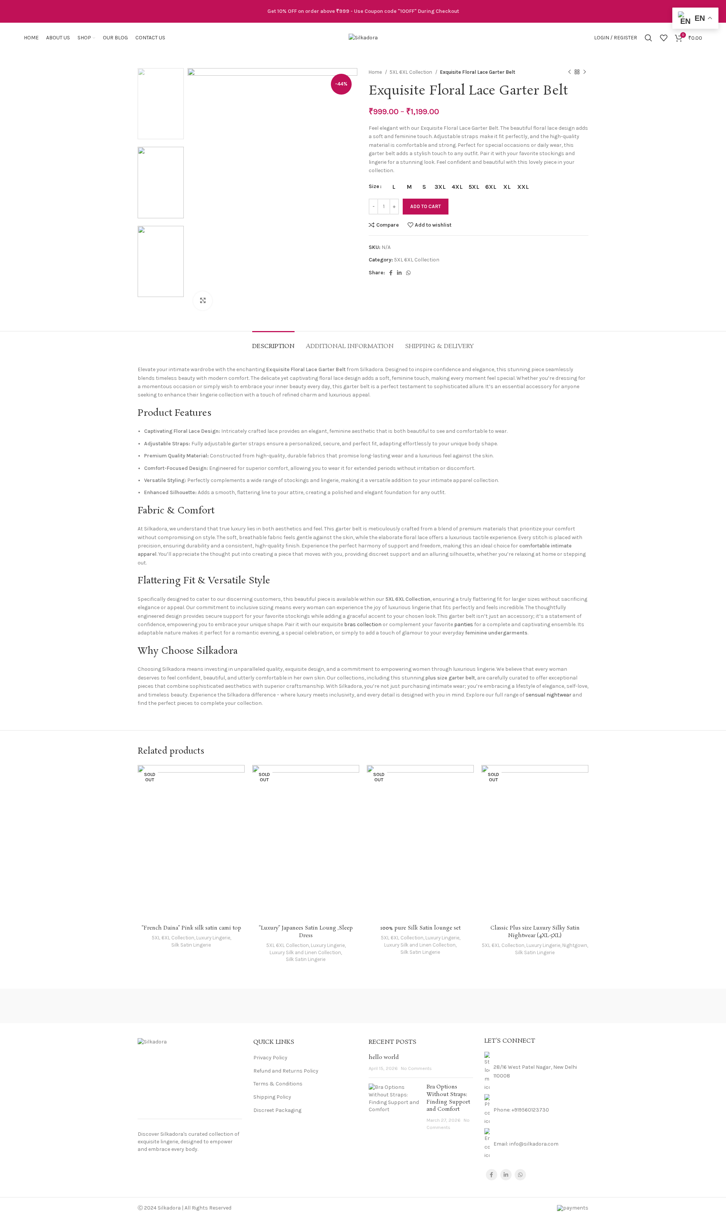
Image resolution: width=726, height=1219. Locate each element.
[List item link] (536, 1110)
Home (376, 72)
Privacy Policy (270, 1057)
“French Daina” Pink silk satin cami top (191, 928)
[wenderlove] (170, 1006)
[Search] (648, 37)
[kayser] (427, 1006)
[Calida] (556, 1006)
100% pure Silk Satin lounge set (420, 928)
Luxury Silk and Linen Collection (305, 952)
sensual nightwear (548, 695)
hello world (384, 1057)
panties (463, 624)
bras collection (363, 624)
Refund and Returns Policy (285, 1071)
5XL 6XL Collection (411, 72)
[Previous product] (569, 72)
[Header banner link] (363, 11)
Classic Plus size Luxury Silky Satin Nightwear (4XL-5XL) (535, 931)
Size (374, 186)
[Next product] (584, 72)
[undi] (299, 1006)
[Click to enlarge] (202, 300)
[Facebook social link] (391, 273)
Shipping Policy (272, 1097)
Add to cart (425, 206)
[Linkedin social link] (399, 273)
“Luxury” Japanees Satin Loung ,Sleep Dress (306, 931)
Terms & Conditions (277, 1084)
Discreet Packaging (277, 1110)
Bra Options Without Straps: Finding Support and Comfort (448, 1098)
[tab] (273, 342)
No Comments (416, 1068)
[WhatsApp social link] (408, 273)
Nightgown (574, 945)
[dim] (491, 1006)
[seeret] (363, 1006)
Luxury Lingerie (213, 938)
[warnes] (234, 1006)
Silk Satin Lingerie (191, 945)
